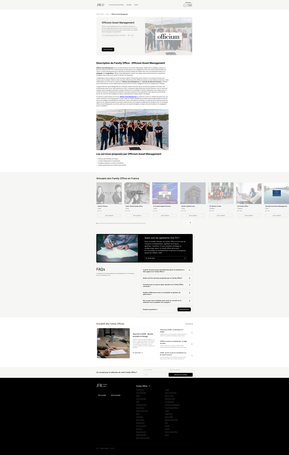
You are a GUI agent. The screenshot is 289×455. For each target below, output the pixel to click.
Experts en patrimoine (142, 411)
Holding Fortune (140, 423)
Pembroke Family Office (171, 432)
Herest (138, 414)
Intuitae (167, 390)
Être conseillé (102, 395)
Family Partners (140, 390)
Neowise (167, 429)
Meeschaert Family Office (171, 420)
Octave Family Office (141, 405)
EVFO (166, 423)
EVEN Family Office (170, 399)
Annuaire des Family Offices (116, 4)
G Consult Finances (141, 426)
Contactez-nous (184, 309)
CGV (97, 448)
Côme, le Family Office (170, 393)
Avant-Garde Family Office (143, 438)
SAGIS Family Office (141, 435)
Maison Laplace (140, 420)
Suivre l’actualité (115, 395)
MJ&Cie (138, 396)
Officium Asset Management (172, 405)
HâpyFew (167, 426)
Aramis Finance (140, 408)
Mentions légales (104, 448)
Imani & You (139, 429)
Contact (136, 4)
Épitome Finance (169, 396)
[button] (185, 222)
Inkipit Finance (169, 414)
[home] (101, 5)
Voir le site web (108, 49)
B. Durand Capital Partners (172, 408)
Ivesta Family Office (141, 393)
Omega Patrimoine (141, 432)
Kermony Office (169, 417)
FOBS (137, 402)
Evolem (167, 435)
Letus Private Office (141, 399)
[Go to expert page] (109, 193)
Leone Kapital (139, 417)
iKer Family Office (169, 402)
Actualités (129, 4)
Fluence (167, 411)
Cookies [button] (112, 448)
